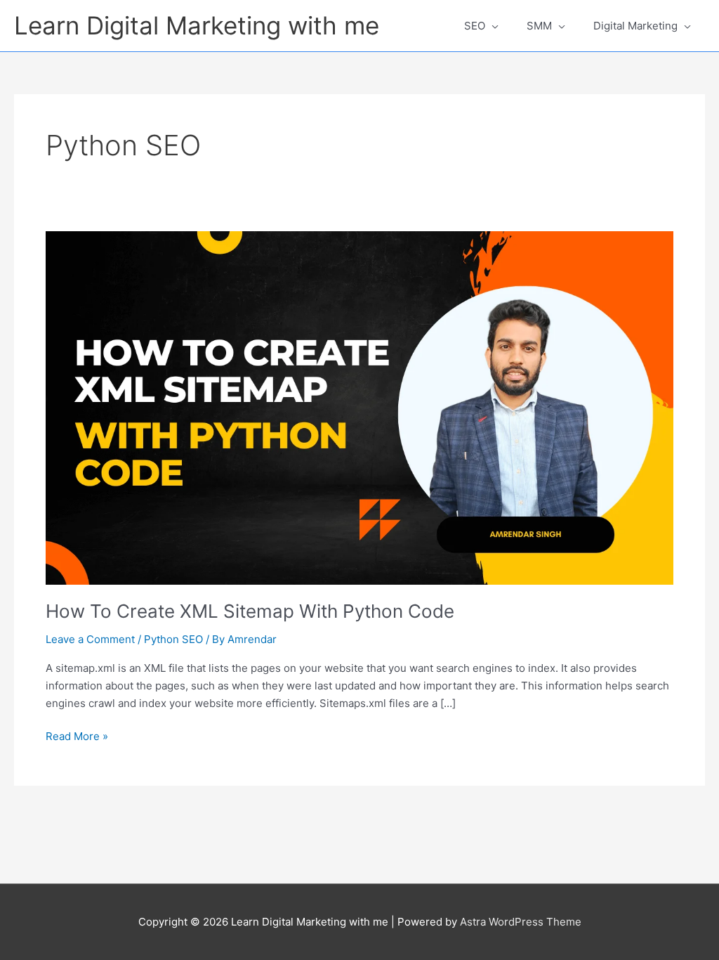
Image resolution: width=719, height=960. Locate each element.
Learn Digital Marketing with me (196, 25)
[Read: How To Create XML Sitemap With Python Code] (359, 407)
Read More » (77, 735)
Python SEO (173, 639)
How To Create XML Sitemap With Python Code (250, 611)
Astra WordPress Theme (520, 921)
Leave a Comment (90, 639)
